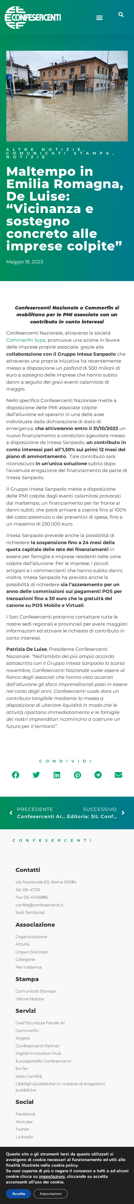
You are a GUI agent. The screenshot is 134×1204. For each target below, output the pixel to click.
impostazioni (52, 1176)
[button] (99, 17)
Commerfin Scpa (25, 340)
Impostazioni (50, 1193)
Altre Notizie (45, 149)
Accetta (18, 1193)
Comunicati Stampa (59, 153)
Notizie (27, 157)
